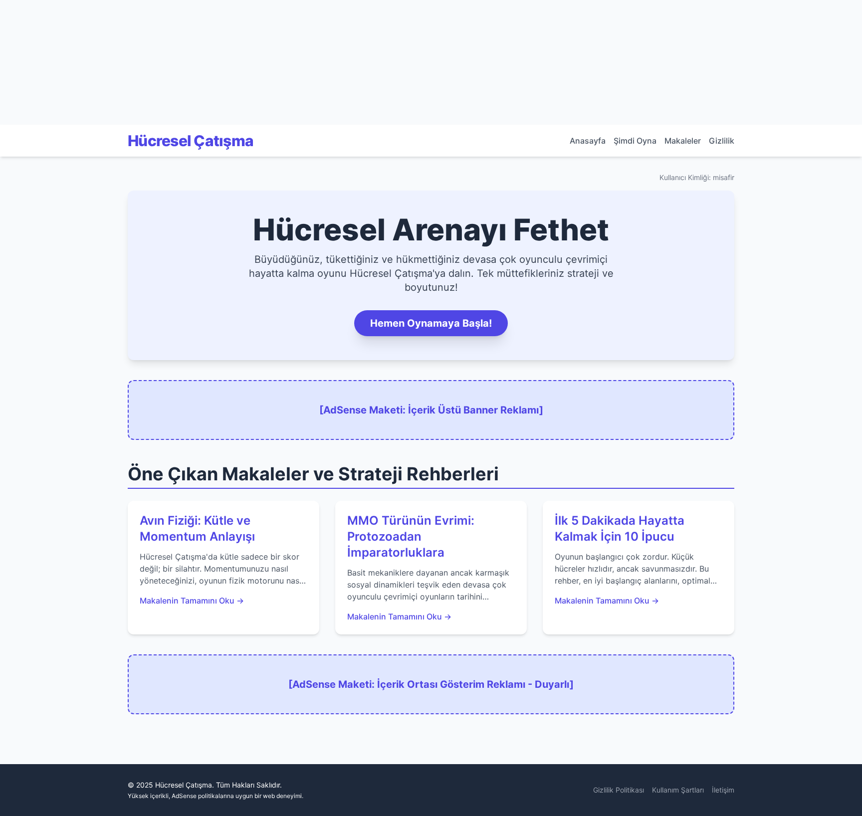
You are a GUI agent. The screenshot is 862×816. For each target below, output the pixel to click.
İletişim (723, 790)
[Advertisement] (75, 62)
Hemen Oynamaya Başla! (431, 323)
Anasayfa (588, 141)
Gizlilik (721, 141)
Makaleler (682, 141)
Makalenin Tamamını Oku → (192, 601)
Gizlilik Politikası (618, 790)
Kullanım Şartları (678, 790)
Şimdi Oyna (635, 141)
